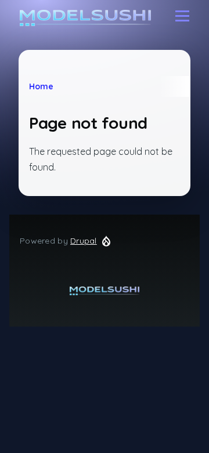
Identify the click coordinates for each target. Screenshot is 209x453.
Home (41, 86)
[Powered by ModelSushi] (104, 291)
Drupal (83, 240)
